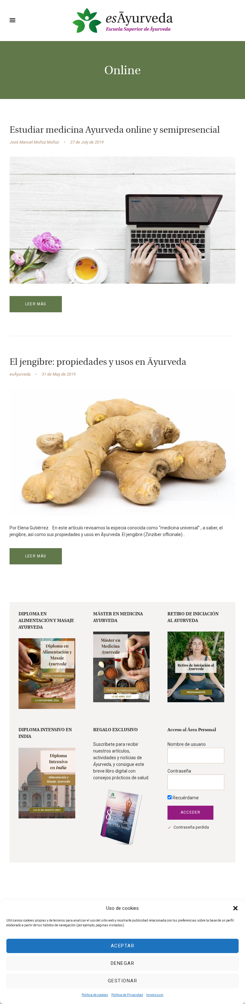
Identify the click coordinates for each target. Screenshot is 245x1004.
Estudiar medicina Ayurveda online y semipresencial (115, 130)
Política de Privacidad (127, 995)
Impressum (154, 995)
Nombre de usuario (186, 744)
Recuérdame (185, 797)
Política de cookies (95, 995)
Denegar (123, 963)
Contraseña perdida (191, 827)
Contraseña (179, 771)
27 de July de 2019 (87, 142)
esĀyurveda (20, 374)
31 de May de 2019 (59, 374)
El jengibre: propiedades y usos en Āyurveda (98, 362)
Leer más (35, 304)
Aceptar (123, 946)
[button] (235, 908)
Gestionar (122, 981)
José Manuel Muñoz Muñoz (34, 142)
